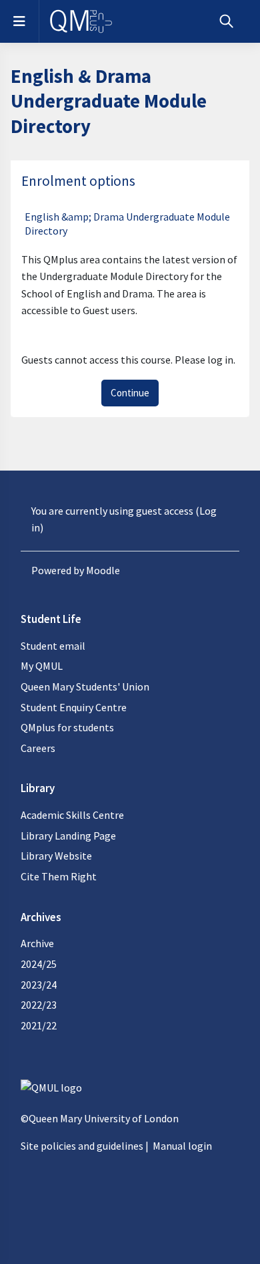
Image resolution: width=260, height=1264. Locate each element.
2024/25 (39, 964)
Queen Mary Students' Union (85, 686)
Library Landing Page (68, 835)
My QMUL (42, 665)
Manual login (182, 1145)
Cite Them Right (59, 876)
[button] (226, 21)
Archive (37, 943)
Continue (130, 392)
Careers (38, 748)
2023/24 (39, 984)
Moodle (103, 570)
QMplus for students (67, 727)
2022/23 (39, 1004)
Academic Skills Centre (72, 814)
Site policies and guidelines (82, 1145)
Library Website (56, 855)
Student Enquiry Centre (74, 707)
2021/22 (39, 1025)
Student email (53, 645)
